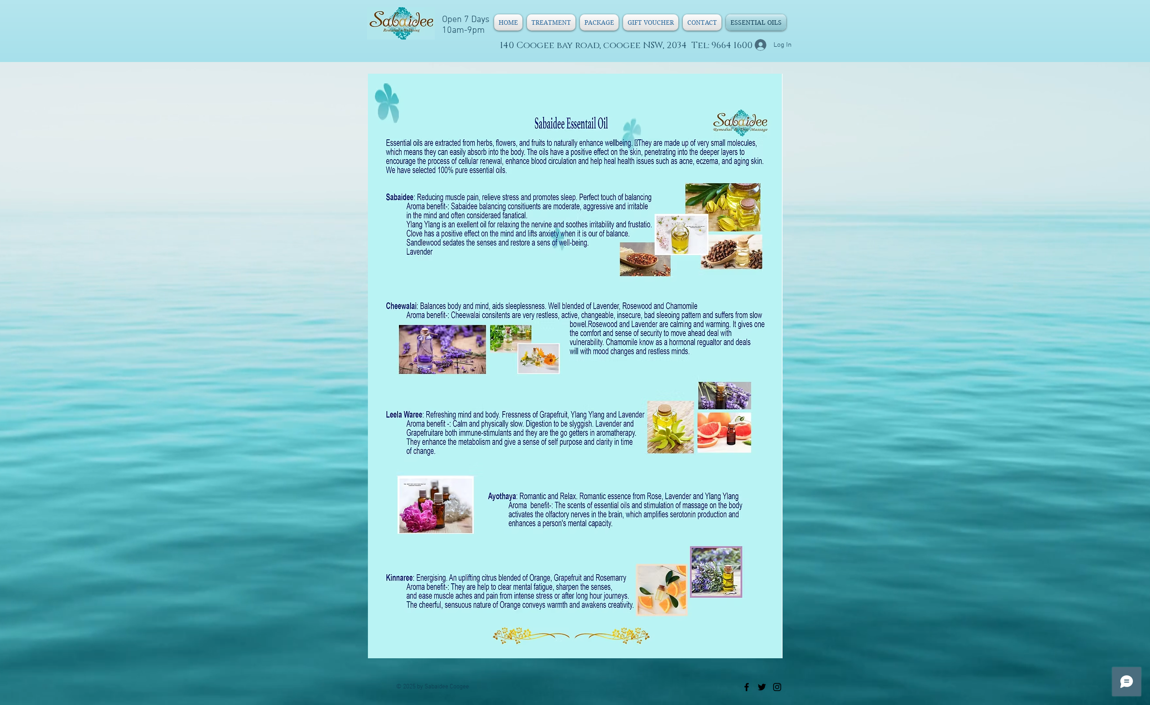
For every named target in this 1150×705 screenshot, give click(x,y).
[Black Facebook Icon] (746, 687)
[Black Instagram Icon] (777, 687)
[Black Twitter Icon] (761, 687)
